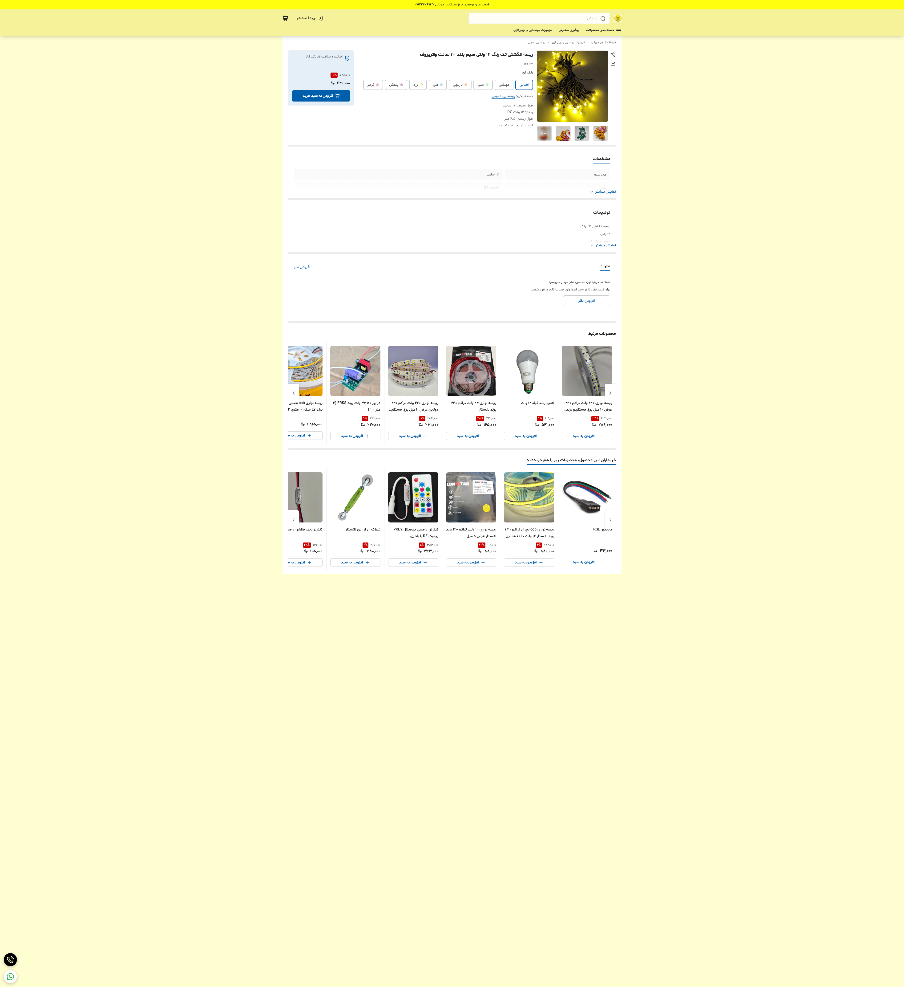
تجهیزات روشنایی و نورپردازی (568, 42)
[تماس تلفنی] (10, 959)
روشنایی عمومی (536, 42)
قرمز (370, 84)
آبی (435, 84)
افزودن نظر (302, 267)
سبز (481, 84)
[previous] (610, 393)
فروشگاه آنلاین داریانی (603, 42)
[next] (293, 393)
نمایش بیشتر (605, 191)
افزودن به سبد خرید (318, 95)
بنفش (393, 84)
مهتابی (504, 84)
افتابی (524, 84)
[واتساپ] (10, 976)
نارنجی (458, 84)
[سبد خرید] (285, 18)
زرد (415, 84)
